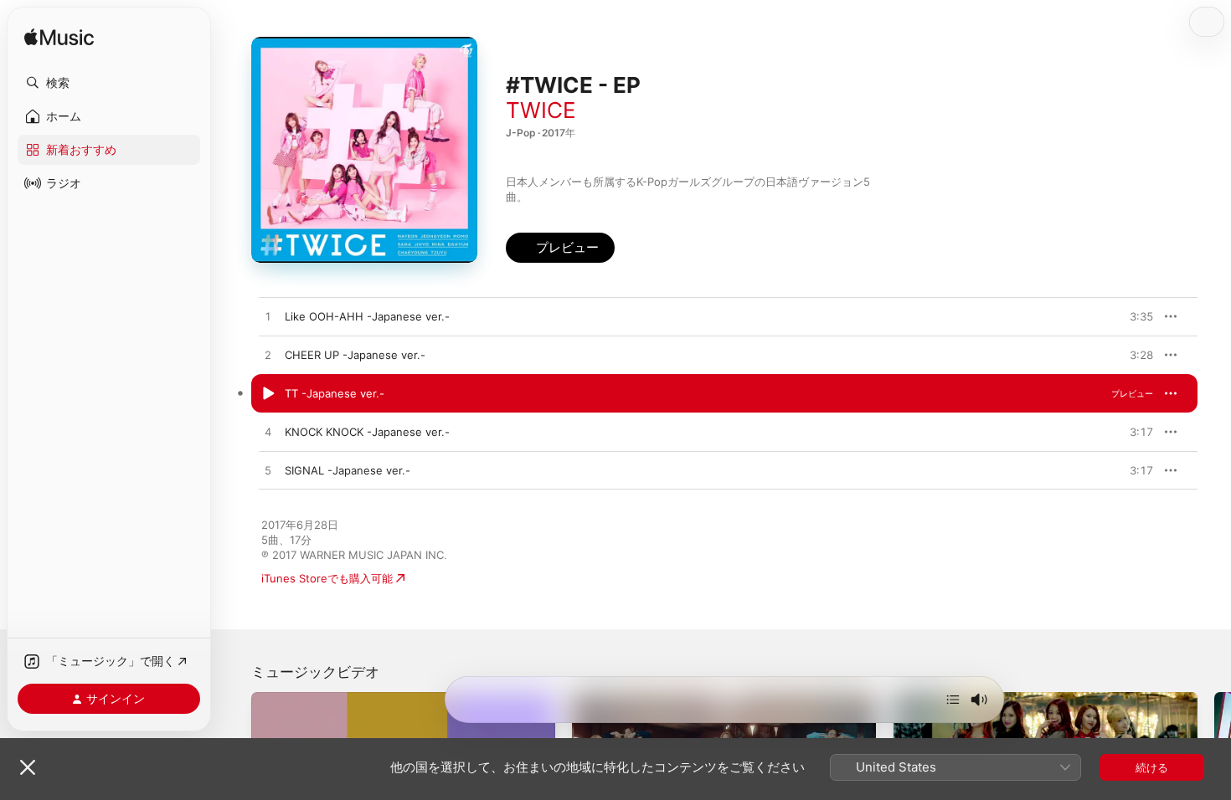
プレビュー (1132, 316)
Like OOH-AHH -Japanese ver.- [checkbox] (367, 316)
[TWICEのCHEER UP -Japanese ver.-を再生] (268, 355)
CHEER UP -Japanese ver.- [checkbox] (355, 355)
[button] (108, 83)
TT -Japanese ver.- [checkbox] (334, 393)
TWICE (541, 110)
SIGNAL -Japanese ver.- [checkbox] (347, 470)
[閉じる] (27, 767)
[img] (59, 38)
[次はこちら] (953, 699)
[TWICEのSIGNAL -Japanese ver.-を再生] (268, 471)
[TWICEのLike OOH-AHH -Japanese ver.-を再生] (268, 317)
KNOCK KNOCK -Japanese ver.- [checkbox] (367, 431)
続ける (1152, 767)
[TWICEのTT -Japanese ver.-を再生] (268, 394)
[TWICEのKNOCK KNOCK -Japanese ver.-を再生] (268, 432)
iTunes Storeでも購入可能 (327, 578)
